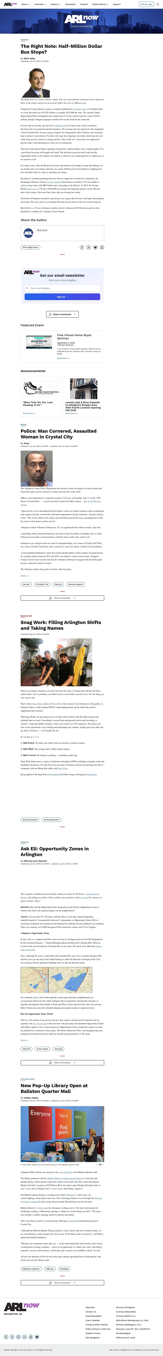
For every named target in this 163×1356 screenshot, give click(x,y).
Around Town (28, 1079)
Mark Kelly (29, 58)
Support (117, 4)
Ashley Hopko (31, 1097)
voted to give (32, 188)
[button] (97, 1164)
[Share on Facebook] (82, 247)
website (40, 1207)
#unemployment (51, 820)
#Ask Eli (26, 1049)
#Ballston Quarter (31, 1269)
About (24, 4)
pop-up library (66, 1172)
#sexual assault (75, 584)
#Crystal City (42, 584)
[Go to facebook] (12, 1337)
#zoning (58, 1049)
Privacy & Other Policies (97, 1325)
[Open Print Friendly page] (102, 247)
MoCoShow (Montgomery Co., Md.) (132, 1320)
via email (85, 897)
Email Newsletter (94, 1316)
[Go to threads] (31, 1337)
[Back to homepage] (10, 4)
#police (58, 584)
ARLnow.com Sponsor (35, 861)
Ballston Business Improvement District (64, 1178)
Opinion (25, 39)
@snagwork (91, 774)
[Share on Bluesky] (95, 247)
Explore (54, 4)
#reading (64, 1269)
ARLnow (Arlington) (125, 1307)
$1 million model (60, 125)
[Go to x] (6, 1337)
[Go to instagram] (18, 1337)
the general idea (40, 1023)
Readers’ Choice (93, 1333)
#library (49, 1269)
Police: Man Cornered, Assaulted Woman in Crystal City (59, 434)
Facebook (55, 774)
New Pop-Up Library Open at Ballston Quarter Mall (54, 1088)
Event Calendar (93, 1320)
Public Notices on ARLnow (98, 1329)
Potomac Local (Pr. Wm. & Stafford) (133, 1329)
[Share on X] (89, 247)
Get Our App (146, 4)
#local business (30, 820)
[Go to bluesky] (37, 1337)
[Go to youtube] (24, 1337)
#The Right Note (30, 247)
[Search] (157, 4)
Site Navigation (93, 1337)
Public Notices (99, 4)
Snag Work (37, 703)
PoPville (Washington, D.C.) (128, 1325)
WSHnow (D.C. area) (125, 1337)
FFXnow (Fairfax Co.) (126, 1316)
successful (73, 1220)
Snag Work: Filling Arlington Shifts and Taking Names (61, 625)
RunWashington (123, 1333)
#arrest (26, 584)
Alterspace (70, 1194)
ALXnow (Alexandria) (126, 1312)
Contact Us (91, 1312)
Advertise (39, 4)
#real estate (42, 1049)
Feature (25, 842)
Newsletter (70, 4)
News (23, 424)
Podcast (84, 4)
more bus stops (79, 108)
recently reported (54, 181)
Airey (26, 443)
